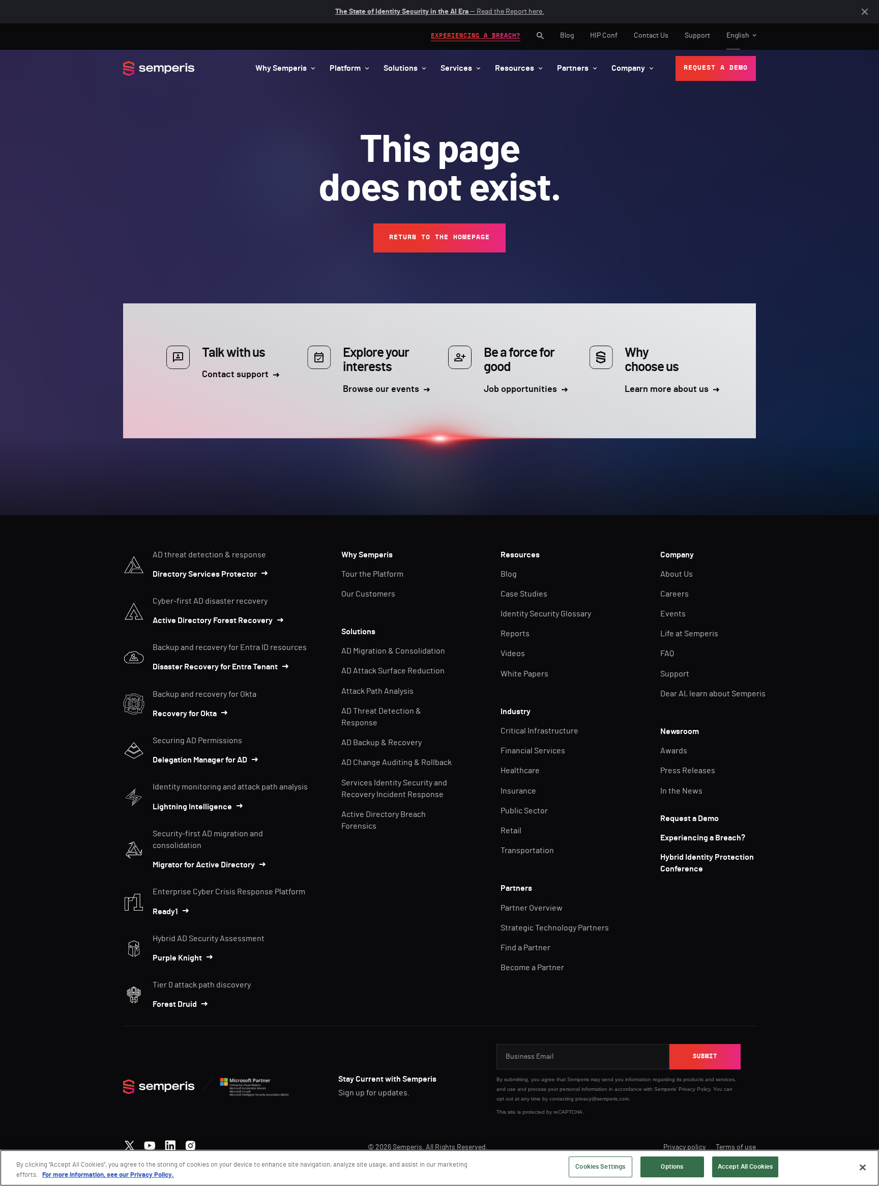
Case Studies (524, 594)
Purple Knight (177, 958)
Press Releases (687, 771)
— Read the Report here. (439, 11)
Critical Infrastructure (539, 731)
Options (672, 1167)
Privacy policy (684, 1147)
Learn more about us (667, 389)
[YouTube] (149, 1143)
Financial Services (533, 751)
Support (697, 35)
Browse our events (381, 389)
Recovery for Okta (185, 714)
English (737, 35)
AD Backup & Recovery (381, 743)
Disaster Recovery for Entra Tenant (215, 667)
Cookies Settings (600, 1167)
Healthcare (520, 771)
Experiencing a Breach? (702, 838)
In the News (681, 791)
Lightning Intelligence (192, 807)
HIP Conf (604, 35)
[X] (129, 1143)
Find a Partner (525, 948)
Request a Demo (689, 818)
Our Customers (368, 594)
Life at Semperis (689, 634)
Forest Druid (175, 1004)
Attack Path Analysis (377, 691)
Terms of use (736, 1147)
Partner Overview (532, 908)
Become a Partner (532, 968)
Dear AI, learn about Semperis (713, 694)
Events (673, 614)
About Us (676, 574)
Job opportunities (520, 389)
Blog (567, 35)
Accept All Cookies (745, 1167)
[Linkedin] (170, 1143)
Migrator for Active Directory (204, 865)
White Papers (524, 674)
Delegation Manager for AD (200, 760)
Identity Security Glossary (546, 614)
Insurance (518, 791)
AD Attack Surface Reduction (393, 671)
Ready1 (165, 912)
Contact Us (651, 35)
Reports (515, 634)
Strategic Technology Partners (555, 928)
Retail (511, 831)
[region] (439, 1168)
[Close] (863, 1167)
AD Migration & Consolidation (393, 651)
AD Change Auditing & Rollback (396, 762)
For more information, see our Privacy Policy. (108, 1175)
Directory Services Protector (205, 574)
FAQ (667, 654)
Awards (673, 751)
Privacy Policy (694, 1089)
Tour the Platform (372, 574)
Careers (674, 594)
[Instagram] (190, 1143)
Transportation (527, 850)
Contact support (235, 374)
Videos (513, 654)
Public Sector (524, 811)
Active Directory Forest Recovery (213, 620)
